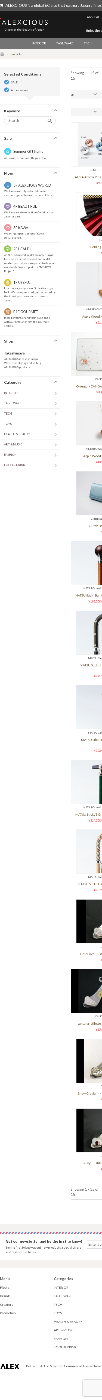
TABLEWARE (64, 43)
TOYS (8, 423)
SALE (14, 82)
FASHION (10, 454)
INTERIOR (39, 43)
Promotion (8, 1313)
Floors (5, 1287)
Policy (30, 1366)
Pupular (68, 94)
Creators (6, 1305)
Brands (5, 1296)
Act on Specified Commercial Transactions (70, 1366)
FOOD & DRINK (14, 465)
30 (64, 112)
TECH (88, 43)
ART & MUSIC (13, 444)
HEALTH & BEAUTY (17, 434)
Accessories (20, 90)
